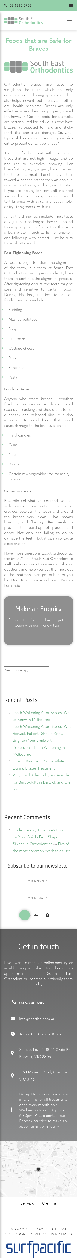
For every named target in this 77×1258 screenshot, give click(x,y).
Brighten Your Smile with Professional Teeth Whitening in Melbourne (39, 747)
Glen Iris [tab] (49, 1203)
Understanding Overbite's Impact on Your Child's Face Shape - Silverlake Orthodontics (40, 837)
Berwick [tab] (27, 1203)
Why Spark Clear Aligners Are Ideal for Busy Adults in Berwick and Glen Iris (43, 782)
